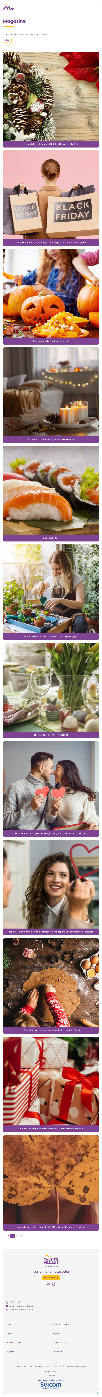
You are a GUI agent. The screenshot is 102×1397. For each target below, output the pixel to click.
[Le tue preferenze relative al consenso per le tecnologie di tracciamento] (98, 1393)
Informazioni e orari (61, 1324)
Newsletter (57, 1352)
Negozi (56, 1333)
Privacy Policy (51, 1371)
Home (8, 1324)
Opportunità (11, 1333)
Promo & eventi (59, 1343)
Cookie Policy (51, 1375)
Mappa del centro (13, 1343)
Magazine (10, 1352)
